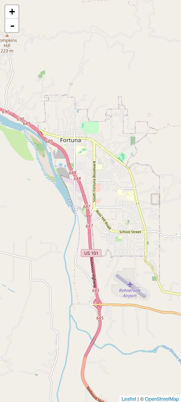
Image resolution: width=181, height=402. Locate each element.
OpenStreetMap (162, 398)
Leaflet (129, 398)
